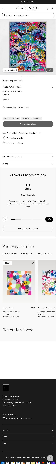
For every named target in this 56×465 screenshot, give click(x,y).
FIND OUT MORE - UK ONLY (28, 229)
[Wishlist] (48, 9)
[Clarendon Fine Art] (28, 387)
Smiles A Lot (8, 308)
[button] (52, 86)
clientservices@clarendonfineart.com (18, 418)
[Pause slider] (5, 219)
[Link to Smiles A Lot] (19, 283)
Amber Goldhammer (12, 92)
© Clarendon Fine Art (13, 458)
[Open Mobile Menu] (4, 8)
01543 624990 (10, 414)
